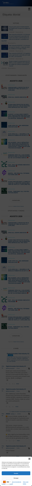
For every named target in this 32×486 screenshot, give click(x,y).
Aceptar (16, 473)
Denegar (16, 478)
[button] (29, 459)
